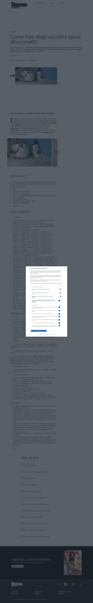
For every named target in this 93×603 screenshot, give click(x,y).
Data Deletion (40, 334)
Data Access (46, 334)
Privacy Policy (52, 334)
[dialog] (46, 301)
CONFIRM (39, 330)
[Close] (65, 268)
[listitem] (46, 286)
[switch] (59, 289)
